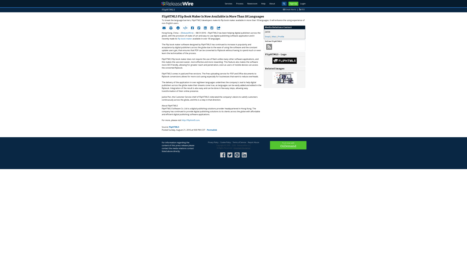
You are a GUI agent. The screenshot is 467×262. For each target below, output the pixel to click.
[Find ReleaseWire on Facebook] (222, 157)
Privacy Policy (213, 142)
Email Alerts (290, 9)
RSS (303, 9)
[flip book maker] (284, 83)
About (272, 3)
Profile (281, 36)
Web (274, 36)
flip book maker (185, 38)
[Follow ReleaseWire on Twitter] (230, 157)
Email (267, 36)
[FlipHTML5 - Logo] (284, 63)
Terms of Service (239, 142)
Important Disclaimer (242, 148)
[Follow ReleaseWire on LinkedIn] (244, 157)
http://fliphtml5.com (191, 120)
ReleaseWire (177, 3)
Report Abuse (253, 142)
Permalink (212, 130)
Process (239, 3)
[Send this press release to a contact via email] (164, 28)
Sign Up (293, 3)
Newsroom (252, 3)
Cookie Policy (225, 142)
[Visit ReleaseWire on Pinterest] (237, 157)
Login (302, 3)
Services (228, 3)
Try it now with (288, 145)
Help (263, 3)
